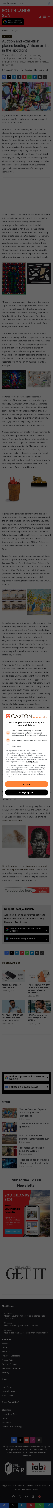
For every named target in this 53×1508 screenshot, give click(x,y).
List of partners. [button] (32, 761)
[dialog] (26, 754)
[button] (26, 746)
